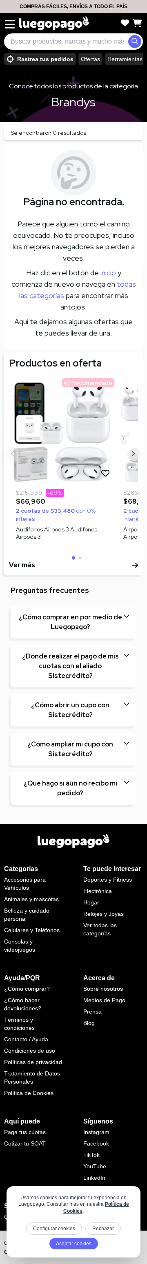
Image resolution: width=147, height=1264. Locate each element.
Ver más (22, 565)
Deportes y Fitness (107, 879)
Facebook (96, 1143)
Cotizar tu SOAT (25, 1143)
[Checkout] (137, 23)
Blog (89, 1023)
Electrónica (97, 891)
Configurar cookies (54, 1228)
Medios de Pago (104, 1000)
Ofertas (90, 59)
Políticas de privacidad (33, 1062)
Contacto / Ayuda (26, 1039)
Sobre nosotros (103, 988)
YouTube (94, 1166)
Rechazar (103, 1228)
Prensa (92, 1011)
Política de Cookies (28, 1093)
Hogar (91, 902)
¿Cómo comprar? (27, 988)
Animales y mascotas (31, 899)
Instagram (96, 1132)
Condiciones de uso (29, 1050)
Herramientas (125, 59)
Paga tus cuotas (25, 1132)
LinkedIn (94, 1177)
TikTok (91, 1155)
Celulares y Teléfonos (32, 930)
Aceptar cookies (73, 1243)
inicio (108, 272)
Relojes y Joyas (103, 914)
